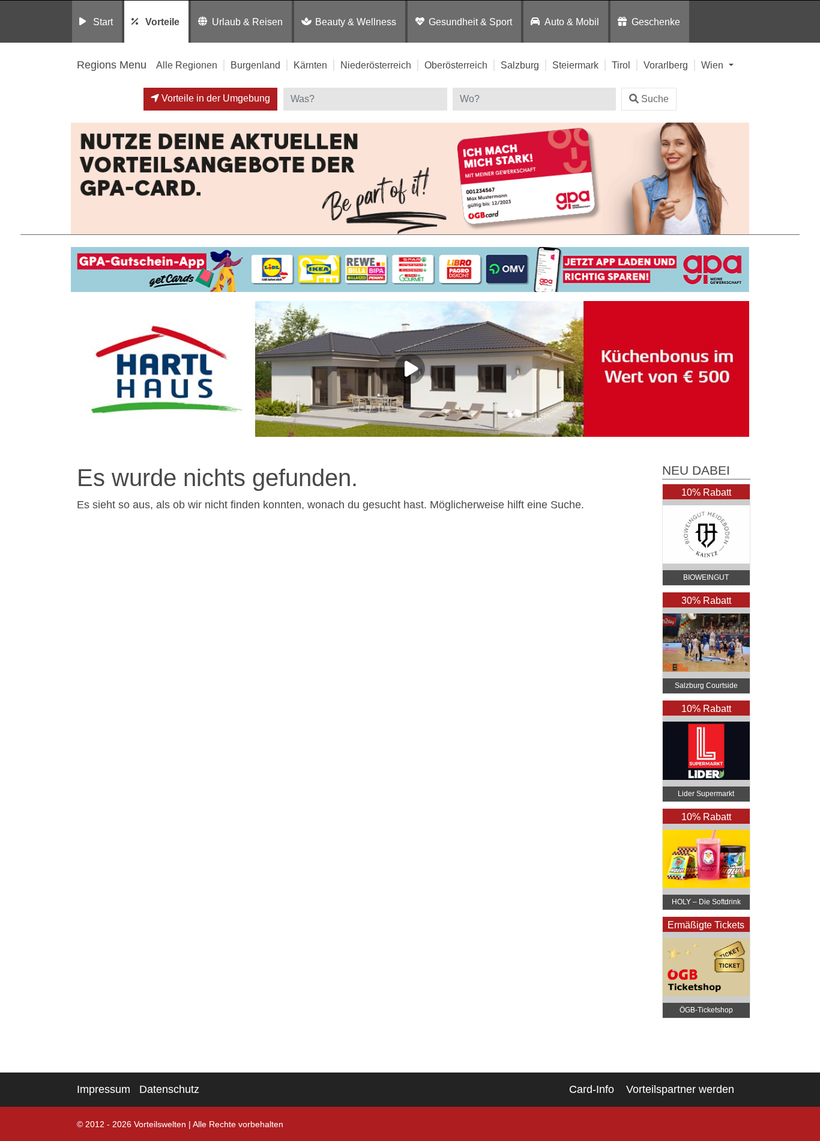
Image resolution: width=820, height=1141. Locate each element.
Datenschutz (169, 1089)
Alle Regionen (186, 64)
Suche (655, 99)
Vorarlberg (666, 64)
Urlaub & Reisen (247, 21)
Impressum (103, 1089)
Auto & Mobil (571, 21)
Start (103, 21)
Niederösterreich (375, 64)
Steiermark (575, 64)
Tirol (621, 64)
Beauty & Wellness (355, 21)
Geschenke (656, 21)
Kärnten (310, 64)
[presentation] (82, 372)
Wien (713, 64)
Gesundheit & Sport (470, 21)
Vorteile (162, 21)
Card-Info (591, 1089)
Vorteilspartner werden (680, 1089)
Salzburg (520, 64)
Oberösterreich (455, 64)
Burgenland (255, 64)
